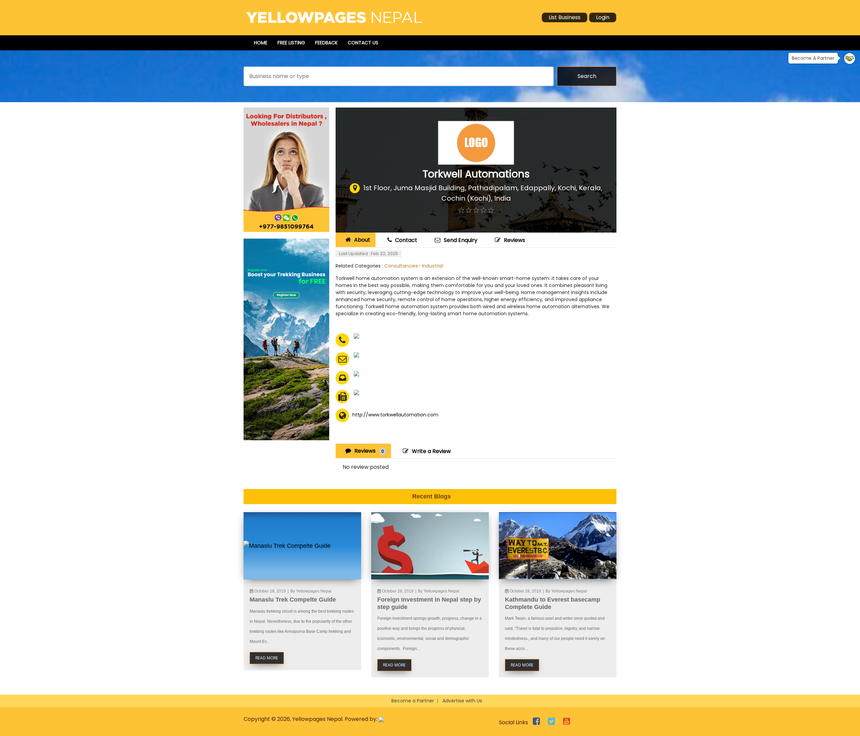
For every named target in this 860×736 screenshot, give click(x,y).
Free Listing (291, 42)
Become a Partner (412, 700)
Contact (406, 240)
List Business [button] (564, 17)
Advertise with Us (462, 700)
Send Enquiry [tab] (460, 240)
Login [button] (602, 17)
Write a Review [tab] (431, 451)
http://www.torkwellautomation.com (395, 414)
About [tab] (362, 240)
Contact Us (363, 42)
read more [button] (266, 658)
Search (586, 76)
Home (260, 42)
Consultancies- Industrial (413, 265)
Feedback (326, 42)
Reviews (514, 240)
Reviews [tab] (369, 451)
